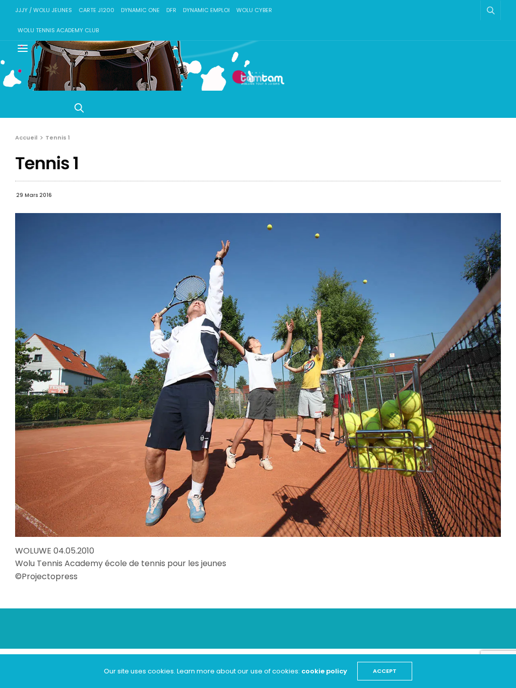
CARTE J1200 (96, 10)
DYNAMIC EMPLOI (206, 10)
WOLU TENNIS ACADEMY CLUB (58, 30)
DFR (171, 10)
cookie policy (324, 671)
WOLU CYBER (254, 10)
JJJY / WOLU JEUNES (43, 10)
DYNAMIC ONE (140, 10)
